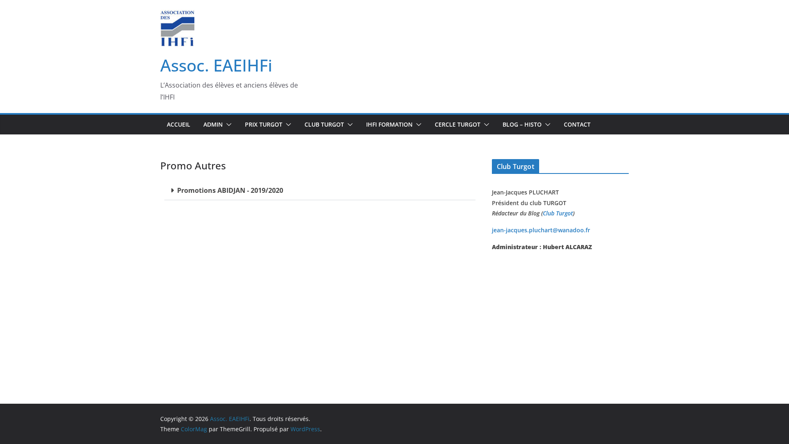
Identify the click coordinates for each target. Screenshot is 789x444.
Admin (213, 124)
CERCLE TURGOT (457, 124)
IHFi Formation (389, 124)
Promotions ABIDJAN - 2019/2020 (230, 190)
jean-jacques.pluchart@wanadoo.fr (541, 230)
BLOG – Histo (522, 124)
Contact (577, 124)
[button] (227, 124)
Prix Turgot (263, 124)
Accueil (178, 124)
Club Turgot (558, 213)
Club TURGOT (324, 124)
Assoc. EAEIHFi (216, 65)
